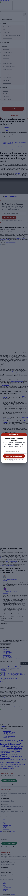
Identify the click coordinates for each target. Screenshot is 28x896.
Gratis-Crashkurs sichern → (14, 456)
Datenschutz (16, 460)
